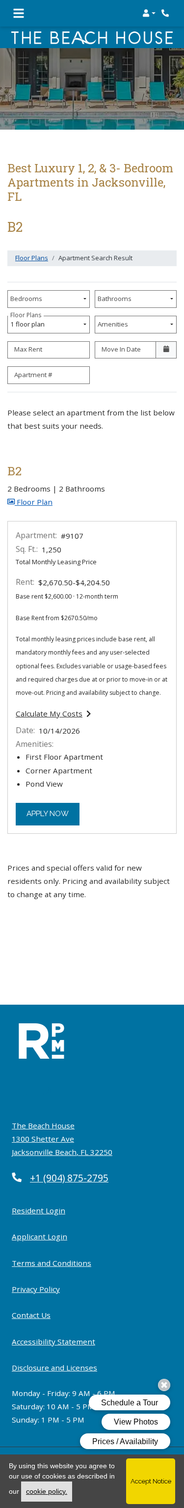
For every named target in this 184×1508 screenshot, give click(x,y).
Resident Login (38, 1210)
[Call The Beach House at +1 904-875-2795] (166, 13)
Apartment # (33, 374)
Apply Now (52, 813)
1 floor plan (29, 322)
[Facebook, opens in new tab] (23, 1092)
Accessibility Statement (53, 1341)
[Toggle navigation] (18, 13)
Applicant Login (39, 1236)
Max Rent (28, 349)
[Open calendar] (166, 350)
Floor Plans (31, 257)
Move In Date (121, 349)
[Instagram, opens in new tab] (47, 1092)
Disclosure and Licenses (54, 1367)
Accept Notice (151, 1481)
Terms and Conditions (51, 1263)
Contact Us (31, 1315)
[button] (149, 13)
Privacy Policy (36, 1289)
